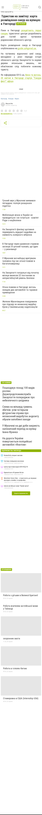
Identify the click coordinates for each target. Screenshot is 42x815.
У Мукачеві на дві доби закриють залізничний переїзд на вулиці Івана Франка (21, 429)
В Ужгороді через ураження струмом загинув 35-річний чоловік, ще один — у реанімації (20, 246)
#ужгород (4, 99)
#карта (17, 99)
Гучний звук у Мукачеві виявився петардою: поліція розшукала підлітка (18, 203)
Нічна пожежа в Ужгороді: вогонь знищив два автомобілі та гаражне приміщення (19, 290)
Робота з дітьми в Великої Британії (20, 595)
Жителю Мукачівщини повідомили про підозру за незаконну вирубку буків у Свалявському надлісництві (20, 304)
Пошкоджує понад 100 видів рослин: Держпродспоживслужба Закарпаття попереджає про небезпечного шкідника (18, 394)
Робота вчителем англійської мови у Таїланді (20, 607)
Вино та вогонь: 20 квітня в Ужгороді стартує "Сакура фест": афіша (21, 78)
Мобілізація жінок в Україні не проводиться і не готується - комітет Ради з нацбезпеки (20, 218)
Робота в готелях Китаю (15, 668)
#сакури (10, 99)
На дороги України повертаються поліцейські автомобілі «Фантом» (17, 441)
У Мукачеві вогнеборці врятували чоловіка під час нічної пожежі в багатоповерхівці (19, 261)
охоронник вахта (11, 638)
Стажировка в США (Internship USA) (20, 698)
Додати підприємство (21, 493)
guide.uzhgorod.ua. (27, 48)
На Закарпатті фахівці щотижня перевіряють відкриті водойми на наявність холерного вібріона (19, 232)
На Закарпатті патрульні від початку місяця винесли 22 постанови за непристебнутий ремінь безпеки (20, 275)
